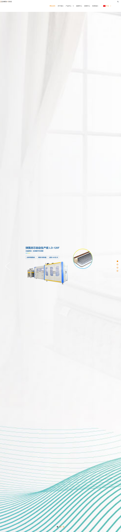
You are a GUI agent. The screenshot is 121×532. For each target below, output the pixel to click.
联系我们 (95, 6)
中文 (107, 6)
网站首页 (52, 6)
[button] (118, 1)
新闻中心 (87, 6)
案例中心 (79, 6)
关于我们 (60, 6)
